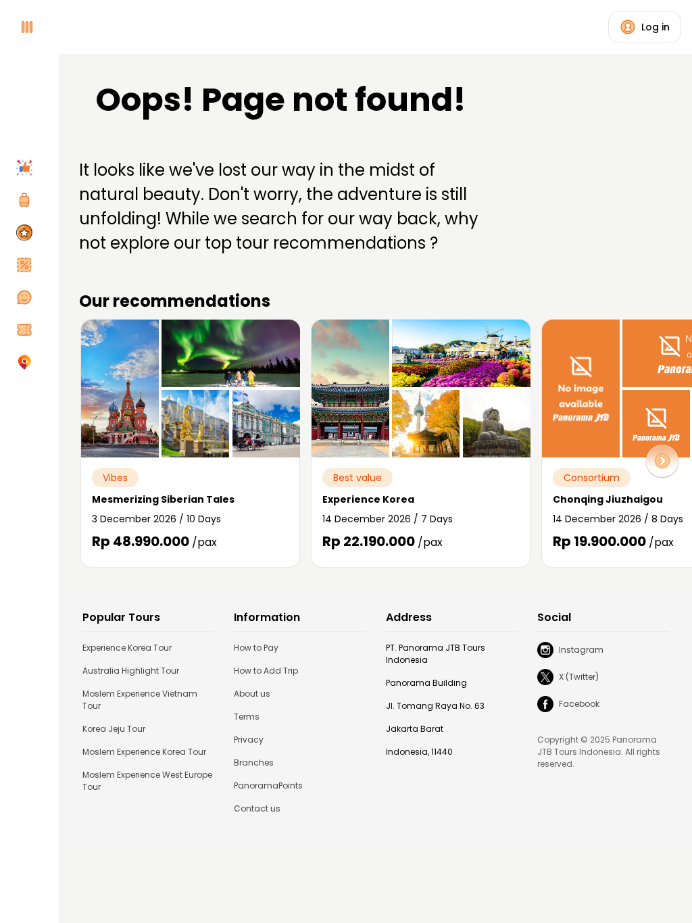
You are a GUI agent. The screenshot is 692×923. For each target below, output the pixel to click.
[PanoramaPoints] (27, 232)
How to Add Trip (266, 670)
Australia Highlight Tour (130, 670)
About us (252, 693)
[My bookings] (27, 330)
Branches (254, 762)
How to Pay (256, 647)
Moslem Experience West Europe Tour (147, 781)
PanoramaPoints (268, 785)
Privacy (249, 739)
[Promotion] (27, 265)
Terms (247, 716)
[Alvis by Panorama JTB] (27, 362)
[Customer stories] (27, 297)
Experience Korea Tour (127, 647)
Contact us (257, 808)
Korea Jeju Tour (113, 728)
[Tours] (27, 200)
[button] (662, 461)
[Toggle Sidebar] (54, 461)
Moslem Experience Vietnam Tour (139, 700)
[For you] (27, 167)
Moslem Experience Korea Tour (144, 751)
